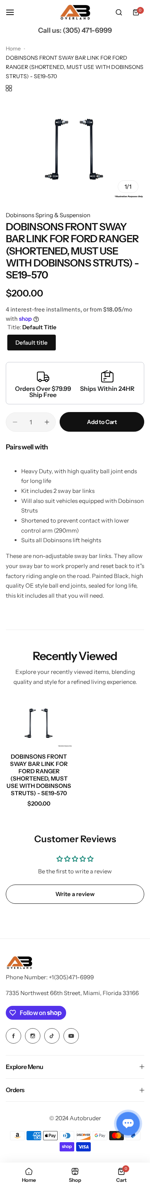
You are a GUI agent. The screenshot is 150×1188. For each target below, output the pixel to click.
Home (13, 48)
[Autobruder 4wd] (75, 12)
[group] (75, 149)
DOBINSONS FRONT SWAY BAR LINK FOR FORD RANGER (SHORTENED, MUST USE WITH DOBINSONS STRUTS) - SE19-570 (39, 775)
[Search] (118, 12)
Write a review (75, 894)
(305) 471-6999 (87, 30)
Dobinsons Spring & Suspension (48, 215)
